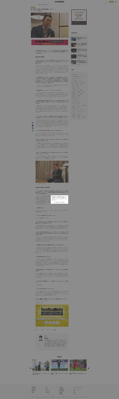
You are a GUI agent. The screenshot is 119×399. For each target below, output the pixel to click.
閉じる (63, 202)
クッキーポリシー (57, 202)
